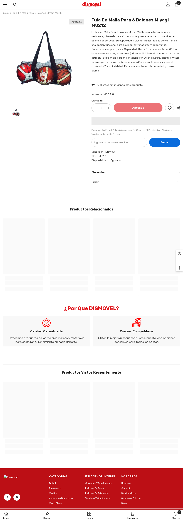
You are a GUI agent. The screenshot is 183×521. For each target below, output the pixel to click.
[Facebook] (7, 497)
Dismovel (110, 151)
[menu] (5, 4)
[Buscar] (15, 5)
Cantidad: (97, 100)
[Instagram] (16, 497)
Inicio (6, 12)
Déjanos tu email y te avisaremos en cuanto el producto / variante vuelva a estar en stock (132, 132)
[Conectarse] (168, 4)
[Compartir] (177, 108)
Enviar (164, 142)
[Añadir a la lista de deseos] (169, 107)
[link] (24, 283)
